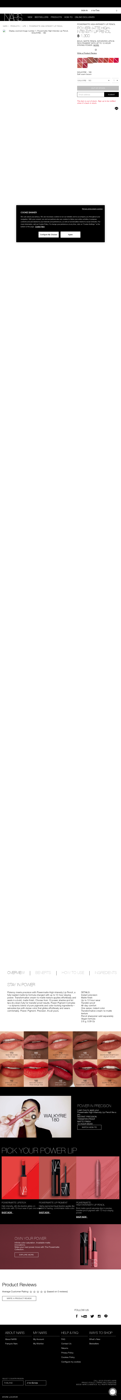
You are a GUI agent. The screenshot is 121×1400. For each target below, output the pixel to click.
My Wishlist (38, 1343)
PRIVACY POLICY (88, 1382)
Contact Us (66, 1343)
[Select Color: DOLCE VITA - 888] (79, 60)
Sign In (84, 10)
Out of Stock (98, 88)
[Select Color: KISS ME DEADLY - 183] (111, 60)
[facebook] (76, 1316)
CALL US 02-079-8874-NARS (105, 1380)
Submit (111, 94)
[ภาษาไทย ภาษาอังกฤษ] (35, 1383)
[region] (60, 223)
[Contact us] (104, 10)
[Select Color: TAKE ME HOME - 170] (79, 65)
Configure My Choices (48, 234)
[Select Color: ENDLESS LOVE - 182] (105, 60)
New (30, 17)
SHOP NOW (7, 1212)
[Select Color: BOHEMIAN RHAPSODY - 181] (95, 60)
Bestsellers (41, 17)
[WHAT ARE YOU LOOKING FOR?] (115, 17)
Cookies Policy (68, 1357)
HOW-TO (68, 17)
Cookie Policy (40, 227)
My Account (38, 1339)
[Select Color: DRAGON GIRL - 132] (116, 60)
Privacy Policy (67, 1352)
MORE (96, 45)
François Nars (11, 1343)
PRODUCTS (56, 17)
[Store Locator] (109, 10)
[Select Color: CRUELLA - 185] (85, 65)
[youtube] (84, 1316)
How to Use (73, 973)
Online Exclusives (85, 17)
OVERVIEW (16, 973)
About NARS (11, 1339)
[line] (106, 1316)
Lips (24, 26)
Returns (64, 1348)
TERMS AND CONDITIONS (106, 1382)
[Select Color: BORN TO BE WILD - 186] (100, 60)
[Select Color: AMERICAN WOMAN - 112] (85, 60)
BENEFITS (43, 973)
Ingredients (106, 973)
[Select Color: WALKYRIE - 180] (90, 60)
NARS (5, 26)
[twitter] (92, 1316)
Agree (70, 234)
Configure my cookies (71, 1361)
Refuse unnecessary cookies (92, 209)
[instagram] (99, 1316)
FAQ (63, 1339)
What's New (94, 1339)
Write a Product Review (87, 53)
